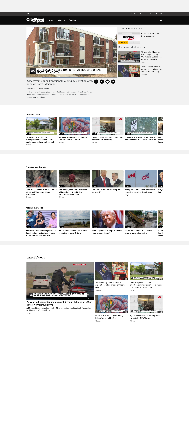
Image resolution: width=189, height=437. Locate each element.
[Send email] (113, 82)
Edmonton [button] (30, 14)
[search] (161, 20)
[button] (133, 14)
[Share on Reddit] (107, 82)
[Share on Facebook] (102, 82)
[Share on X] (96, 82)
